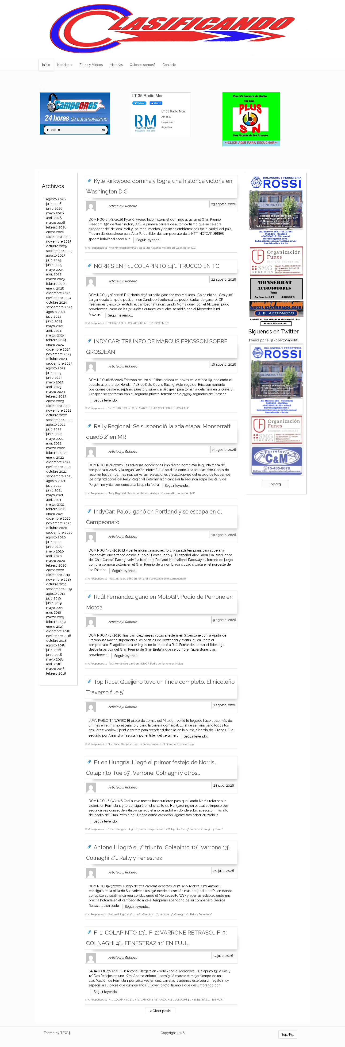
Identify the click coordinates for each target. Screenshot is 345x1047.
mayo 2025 (54, 269)
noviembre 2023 (58, 354)
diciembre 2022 (58, 406)
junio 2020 (54, 547)
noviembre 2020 (59, 523)
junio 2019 (54, 603)
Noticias (63, 65)
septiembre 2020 (59, 532)
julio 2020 (53, 542)
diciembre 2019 (58, 575)
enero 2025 (55, 288)
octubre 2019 (56, 584)
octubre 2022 (56, 415)
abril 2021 (53, 500)
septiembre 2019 (59, 589)
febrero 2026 (56, 227)
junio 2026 (54, 208)
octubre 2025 (56, 246)
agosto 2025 (55, 255)
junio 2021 (54, 490)
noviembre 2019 (58, 579)
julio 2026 (53, 204)
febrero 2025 (56, 284)
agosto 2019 (55, 593)
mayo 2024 (55, 326)
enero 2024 (55, 345)
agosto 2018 (55, 645)
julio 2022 (53, 429)
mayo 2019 (54, 608)
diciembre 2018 (58, 631)
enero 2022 (55, 457)
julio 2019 (53, 598)
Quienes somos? (142, 65)
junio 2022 (54, 434)
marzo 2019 (55, 617)
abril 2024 (53, 330)
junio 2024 (54, 321)
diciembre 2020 (58, 518)
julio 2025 (53, 260)
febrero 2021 (56, 509)
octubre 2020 (56, 528)
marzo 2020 (55, 561)
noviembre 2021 (58, 467)
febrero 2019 (56, 622)
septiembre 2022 (59, 420)
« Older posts (160, 1011)
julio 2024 (53, 316)
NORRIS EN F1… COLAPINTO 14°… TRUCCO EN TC (155, 266)
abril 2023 (53, 387)
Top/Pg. (275, 484)
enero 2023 (55, 401)
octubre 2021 (56, 471)
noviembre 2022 (58, 410)
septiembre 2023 (59, 363)
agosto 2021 (55, 481)
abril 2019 (53, 612)
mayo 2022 (55, 438)
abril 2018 (53, 664)
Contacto (169, 65)
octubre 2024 (56, 302)
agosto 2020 (56, 537)
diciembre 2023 (58, 349)
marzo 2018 (55, 669)
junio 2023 (54, 377)
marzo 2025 (55, 279)
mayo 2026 (55, 213)
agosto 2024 (55, 312)
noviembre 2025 (58, 241)
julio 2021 (53, 485)
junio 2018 (54, 655)
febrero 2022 (56, 453)
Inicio (46, 65)
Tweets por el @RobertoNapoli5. (273, 340)
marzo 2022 (55, 448)
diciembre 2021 (58, 462)
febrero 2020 (56, 565)
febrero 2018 (56, 673)
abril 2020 (54, 556)
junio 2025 (54, 265)
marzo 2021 (55, 504)
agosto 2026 (56, 199)
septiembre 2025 (59, 251)
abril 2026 (54, 218)
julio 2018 (53, 650)
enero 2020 (55, 570)
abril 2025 (53, 274)
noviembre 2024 (58, 298)
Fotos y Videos (91, 65)
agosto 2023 (55, 368)
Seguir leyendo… (148, 240)
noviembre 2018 (58, 636)
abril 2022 (53, 443)
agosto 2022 (55, 424)
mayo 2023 (55, 382)
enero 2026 (55, 232)
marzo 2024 (55, 335)
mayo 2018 (54, 659)
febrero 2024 (56, 340)
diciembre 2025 (58, 237)
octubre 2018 (56, 640)
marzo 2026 (55, 222)
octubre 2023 (56, 359)
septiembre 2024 (59, 307)
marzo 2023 (55, 392)
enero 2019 (54, 626)
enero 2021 (54, 514)
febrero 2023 (56, 396)
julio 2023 (53, 373)
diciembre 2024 (58, 293)
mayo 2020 (55, 551)
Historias (116, 65)
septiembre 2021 (59, 476)
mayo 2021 (54, 495)
